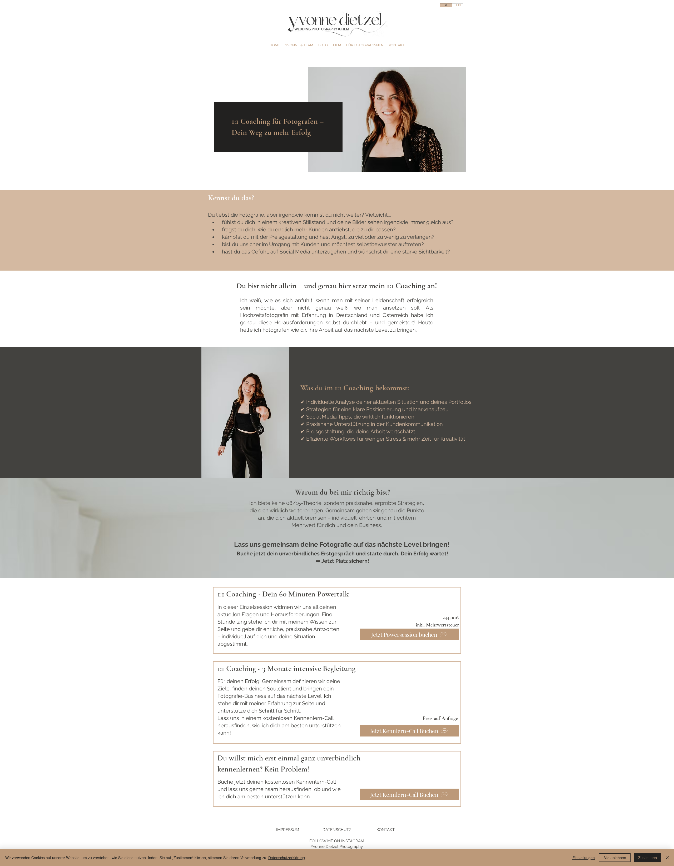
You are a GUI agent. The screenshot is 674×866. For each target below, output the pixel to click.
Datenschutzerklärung (286, 857)
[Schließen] (668, 857)
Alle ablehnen (614, 857)
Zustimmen (647, 857)
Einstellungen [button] (583, 857)
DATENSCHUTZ (337, 829)
